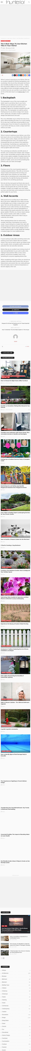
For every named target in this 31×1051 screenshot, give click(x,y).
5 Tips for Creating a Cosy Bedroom (11, 545)
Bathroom (4, 429)
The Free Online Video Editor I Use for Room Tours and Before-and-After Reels (15, 1012)
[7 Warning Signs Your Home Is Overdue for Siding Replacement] (5, 1035)
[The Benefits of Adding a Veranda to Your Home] (15, 910)
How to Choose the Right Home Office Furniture (14, 380)
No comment (9, 383)
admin (4, 48)
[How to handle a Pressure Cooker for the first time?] (15, 528)
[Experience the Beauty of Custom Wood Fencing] (15, 613)
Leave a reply (6, 352)
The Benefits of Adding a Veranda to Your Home (14, 920)
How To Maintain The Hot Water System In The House (15, 329)
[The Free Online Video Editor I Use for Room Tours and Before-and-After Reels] (15, 1007)
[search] (29, 2)
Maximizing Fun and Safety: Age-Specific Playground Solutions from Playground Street (14, 486)
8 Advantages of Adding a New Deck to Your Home (15, 888)
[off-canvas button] (2, 2)
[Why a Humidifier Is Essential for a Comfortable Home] (5, 1021)
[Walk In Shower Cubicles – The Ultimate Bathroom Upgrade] (15, 691)
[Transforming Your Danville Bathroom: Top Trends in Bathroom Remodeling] (15, 797)
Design (3, 376)
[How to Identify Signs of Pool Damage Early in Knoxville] (15, 743)
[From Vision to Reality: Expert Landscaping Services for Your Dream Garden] (15, 502)
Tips (8, 377)
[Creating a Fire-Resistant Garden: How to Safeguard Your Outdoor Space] (15, 560)
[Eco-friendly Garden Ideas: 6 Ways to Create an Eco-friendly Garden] (15, 850)
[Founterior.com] (15, 2)
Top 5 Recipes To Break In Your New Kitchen (13, 945)
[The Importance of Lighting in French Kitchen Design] (15, 770)
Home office (14, 376)
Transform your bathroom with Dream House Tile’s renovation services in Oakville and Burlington (15, 433)
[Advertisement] (15, 20)
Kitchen (2, 40)
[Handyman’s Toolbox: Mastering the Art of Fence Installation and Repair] (15, 638)
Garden (3, 402)
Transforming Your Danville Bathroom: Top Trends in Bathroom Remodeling (15, 808)
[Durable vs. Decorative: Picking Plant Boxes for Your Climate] (15, 395)
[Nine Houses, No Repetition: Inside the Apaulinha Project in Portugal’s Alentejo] (5, 1028)
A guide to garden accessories (9, 729)
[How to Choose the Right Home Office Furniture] (15, 370)
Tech (3, 1009)
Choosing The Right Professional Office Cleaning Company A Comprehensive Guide (14, 894)
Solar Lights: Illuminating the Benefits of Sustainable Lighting (12, 676)
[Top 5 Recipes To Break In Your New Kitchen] (15, 935)
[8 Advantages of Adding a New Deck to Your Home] (15, 877)
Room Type (8, 40)
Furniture (8, 376)
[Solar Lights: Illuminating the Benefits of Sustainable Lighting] (15, 665)
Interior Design (21, 376)
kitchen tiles (21, 92)
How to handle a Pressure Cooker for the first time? (15, 539)
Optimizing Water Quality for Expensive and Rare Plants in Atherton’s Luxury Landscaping (15, 597)
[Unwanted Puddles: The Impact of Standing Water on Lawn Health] (15, 823)
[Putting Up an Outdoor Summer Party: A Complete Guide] (15, 448)
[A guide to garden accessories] (15, 718)
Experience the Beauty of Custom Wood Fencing (14, 624)
